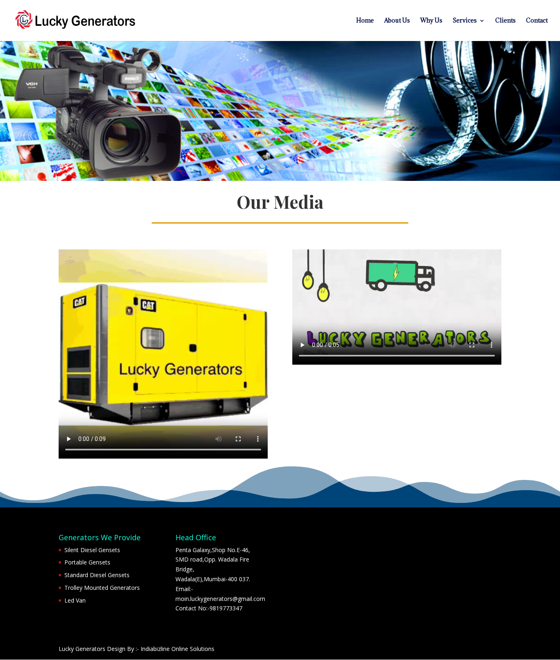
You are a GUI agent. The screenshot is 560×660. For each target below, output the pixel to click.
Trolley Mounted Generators (102, 587)
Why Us (431, 21)
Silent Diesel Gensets (92, 550)
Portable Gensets (87, 562)
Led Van (75, 600)
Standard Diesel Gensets (97, 575)
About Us (397, 21)
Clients (505, 21)
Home (365, 21)
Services (465, 21)
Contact (537, 21)
